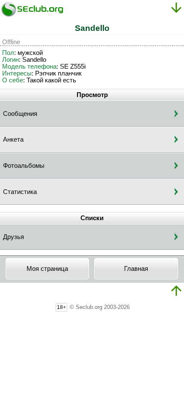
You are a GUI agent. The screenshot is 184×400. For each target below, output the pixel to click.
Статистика (20, 191)
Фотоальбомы (24, 165)
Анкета (13, 139)
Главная (136, 268)
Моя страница (47, 268)
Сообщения (20, 113)
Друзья (13, 236)
